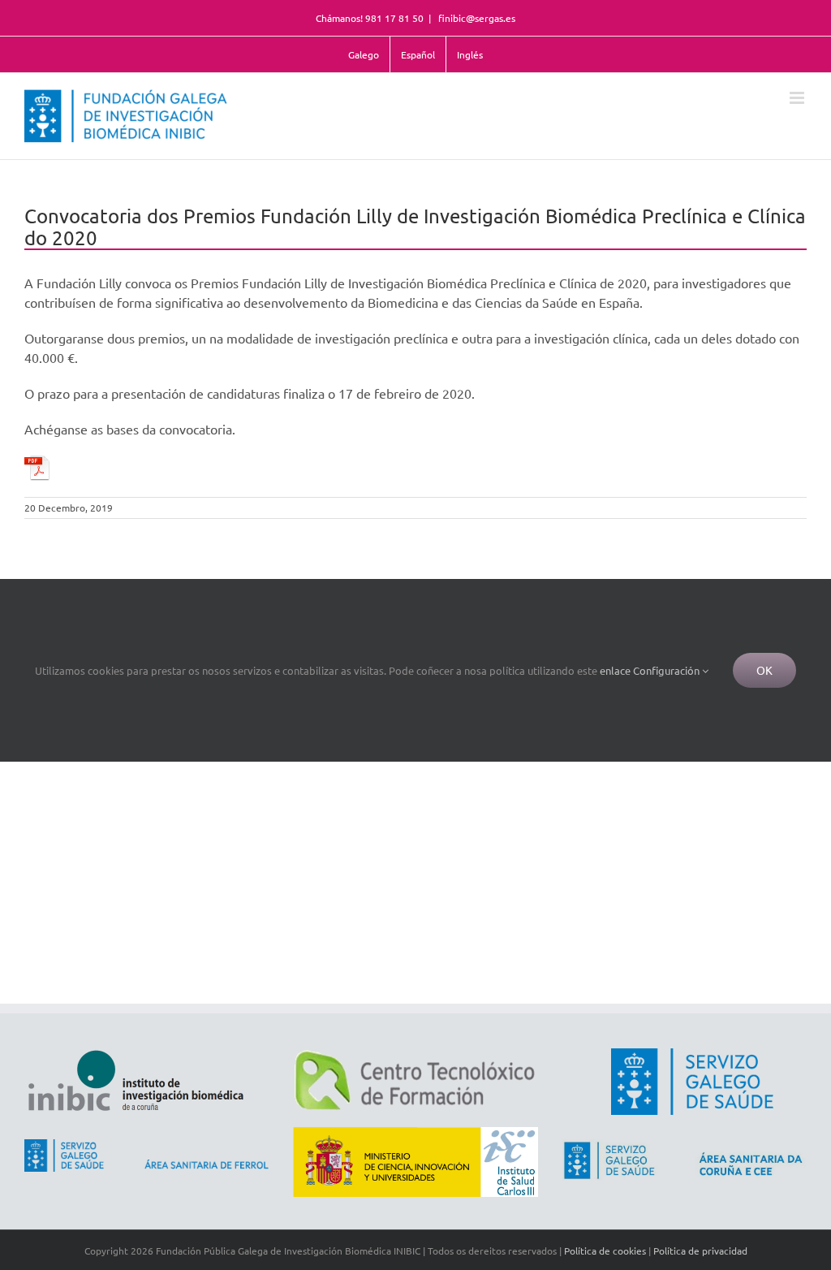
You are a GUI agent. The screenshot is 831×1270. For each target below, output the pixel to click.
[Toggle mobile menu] (798, 97)
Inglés (470, 54)
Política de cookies (605, 1250)
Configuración (667, 670)
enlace (615, 670)
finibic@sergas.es (475, 17)
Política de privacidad (700, 1250)
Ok (764, 670)
